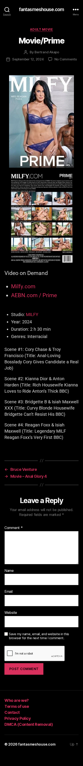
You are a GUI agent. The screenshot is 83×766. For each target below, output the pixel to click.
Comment (13, 528)
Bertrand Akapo (47, 52)
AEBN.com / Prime (34, 295)
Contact (12, 712)
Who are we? (16, 700)
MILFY (32, 314)
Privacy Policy (17, 718)
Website (10, 613)
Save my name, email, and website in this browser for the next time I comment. (39, 636)
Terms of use (16, 706)
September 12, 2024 (28, 59)
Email (8, 592)
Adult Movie (41, 29)
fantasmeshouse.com (41, 9)
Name (9, 571)
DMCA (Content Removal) (28, 724)
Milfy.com (23, 286)
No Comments (65, 59)
